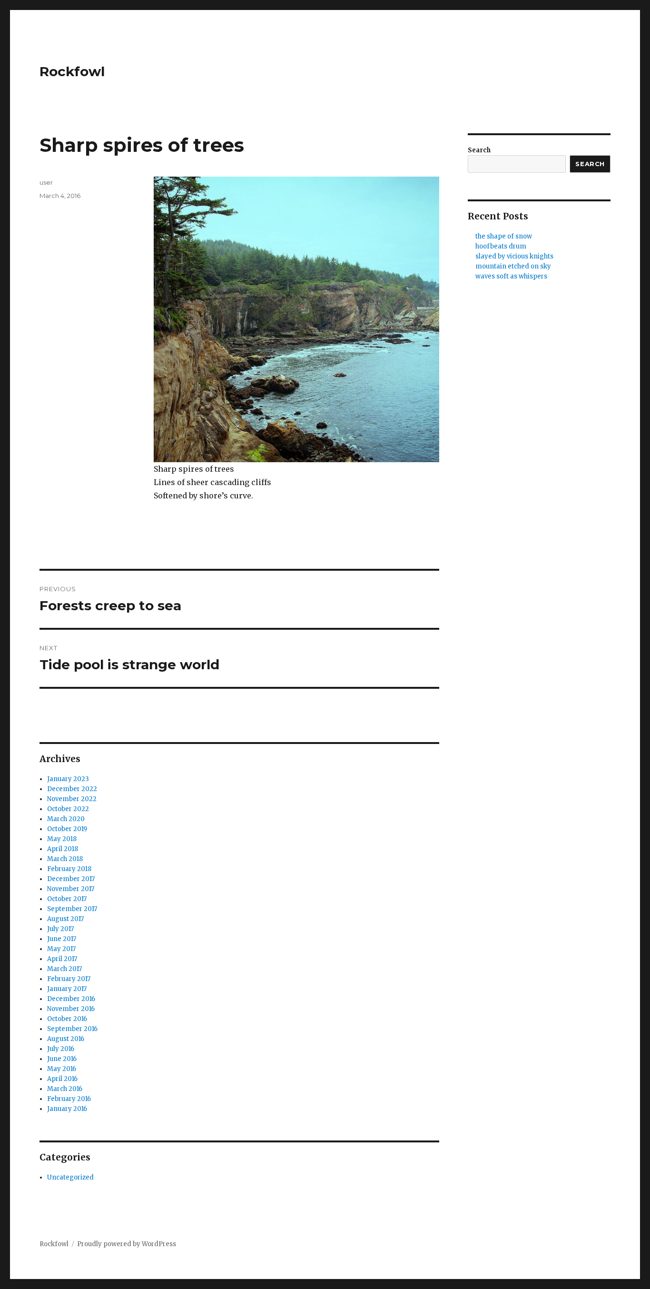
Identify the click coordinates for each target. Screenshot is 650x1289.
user (46, 182)
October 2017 (67, 899)
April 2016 (62, 1079)
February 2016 (69, 1099)
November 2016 (71, 1009)
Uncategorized (70, 1177)
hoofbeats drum (500, 246)
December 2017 (71, 879)
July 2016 (60, 1049)
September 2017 (72, 909)
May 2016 (61, 1069)
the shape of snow (503, 236)
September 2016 (72, 1029)
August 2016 (65, 1039)
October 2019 (67, 829)
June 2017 (61, 939)
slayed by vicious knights (514, 256)
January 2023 (68, 779)
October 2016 (67, 1019)
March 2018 (65, 859)
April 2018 (62, 849)
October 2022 (68, 809)
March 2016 (64, 1089)
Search (479, 150)
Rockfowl (72, 71)
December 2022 (72, 789)
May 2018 (62, 839)
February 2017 (68, 979)
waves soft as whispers (511, 276)
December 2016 (71, 999)
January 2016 (67, 1109)
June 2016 (62, 1059)
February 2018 (69, 869)
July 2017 (60, 929)
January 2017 (67, 989)
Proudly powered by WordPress (126, 1244)
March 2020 (66, 819)
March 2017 (64, 969)
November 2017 (70, 889)
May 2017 (61, 949)
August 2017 (65, 919)
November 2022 (72, 799)
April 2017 (62, 959)
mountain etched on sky (513, 266)
